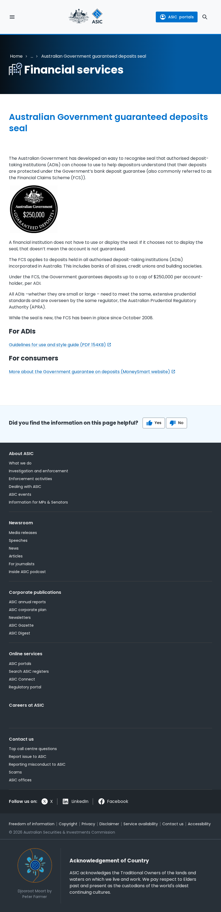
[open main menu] (12, 17)
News (14, 548)
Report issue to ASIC (27, 756)
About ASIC (21, 453)
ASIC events (20, 494)
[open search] (205, 17)
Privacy (88, 824)
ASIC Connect (22, 679)
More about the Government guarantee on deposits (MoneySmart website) (89, 372)
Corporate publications (35, 592)
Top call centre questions (33, 748)
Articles (16, 556)
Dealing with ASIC (25, 486)
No (181, 422)
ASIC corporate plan (27, 609)
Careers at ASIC (26, 705)
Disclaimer (109, 824)
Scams (15, 772)
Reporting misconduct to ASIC (37, 764)
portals (181, 17)
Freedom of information (31, 824)
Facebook (117, 801)
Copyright (68, 824)
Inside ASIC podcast (27, 571)
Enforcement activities (30, 478)
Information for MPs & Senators (38, 502)
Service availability (140, 824)
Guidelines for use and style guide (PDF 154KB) (57, 345)
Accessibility (199, 824)
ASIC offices (20, 780)
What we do (20, 463)
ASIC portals (20, 663)
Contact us (21, 739)
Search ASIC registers (29, 671)
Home (16, 56)
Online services (25, 654)
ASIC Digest (19, 633)
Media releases (23, 532)
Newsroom (21, 523)
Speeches (18, 540)
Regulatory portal (25, 687)
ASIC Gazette (21, 625)
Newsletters (20, 617)
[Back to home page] (85, 17)
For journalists (21, 564)
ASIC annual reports (27, 602)
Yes (158, 422)
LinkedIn (79, 801)
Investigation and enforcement (38, 471)
